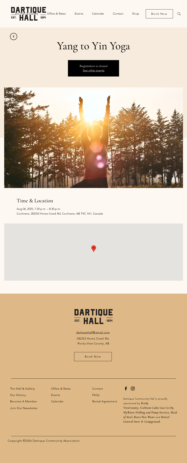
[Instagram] (132, 388)
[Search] (179, 14)
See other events (93, 70)
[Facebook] (125, 388)
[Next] (13, 36)
